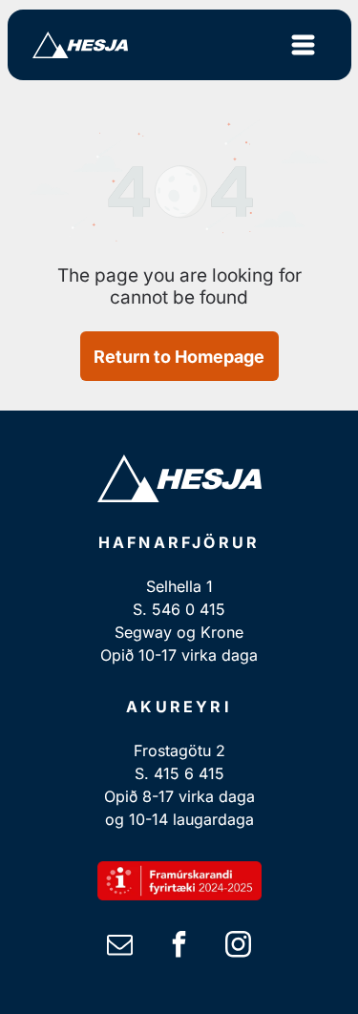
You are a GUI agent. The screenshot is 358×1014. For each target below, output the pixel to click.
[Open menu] (303, 45)
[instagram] (239, 946)
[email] (120, 946)
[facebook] (179, 946)
